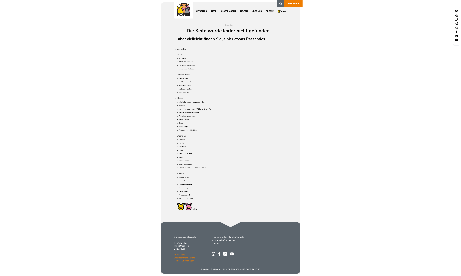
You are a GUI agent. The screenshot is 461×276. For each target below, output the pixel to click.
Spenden (293, 3)
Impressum (179, 254)
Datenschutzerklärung (184, 257)
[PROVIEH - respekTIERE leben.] (184, 14)
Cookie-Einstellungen (184, 260)
